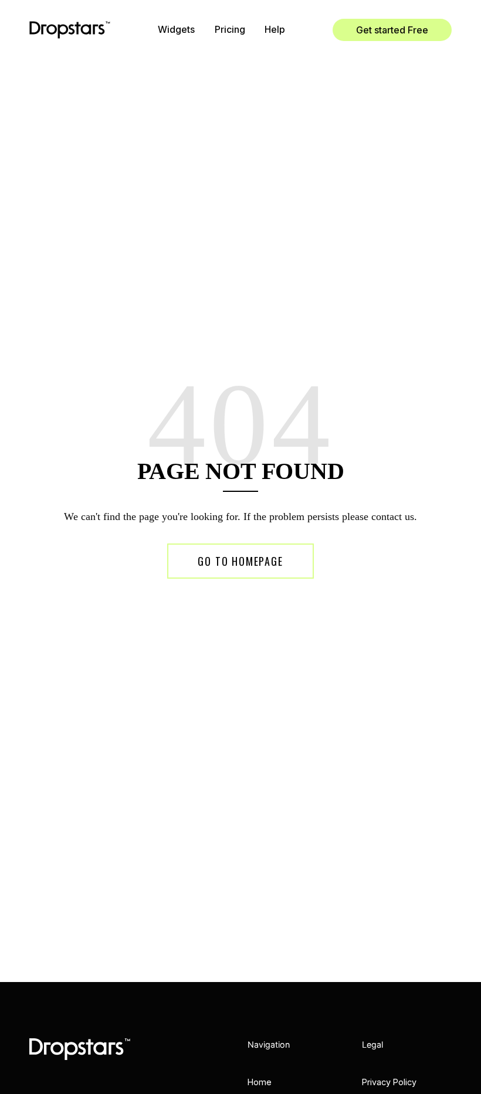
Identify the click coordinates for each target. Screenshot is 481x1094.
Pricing (230, 29)
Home (260, 1082)
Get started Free (392, 30)
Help (275, 29)
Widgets (176, 29)
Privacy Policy (389, 1082)
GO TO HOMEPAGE (240, 561)
